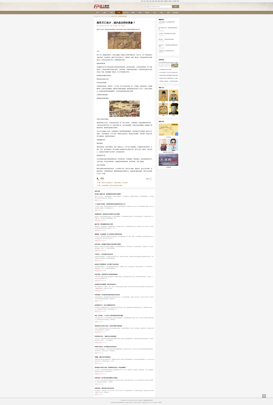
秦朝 (168, 12)
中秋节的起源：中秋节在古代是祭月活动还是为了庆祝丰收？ (168, 73)
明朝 (111, 12)
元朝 (150, 1)
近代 (145, 1)
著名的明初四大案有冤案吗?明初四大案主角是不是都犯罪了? (168, 76)
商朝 (159, 1)
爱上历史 (115, 25)
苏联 (178, 1)
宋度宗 (112, 133)
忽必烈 (100, 131)
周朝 (156, 1)
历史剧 (169, 1)
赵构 (102, 178)
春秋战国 (175, 12)
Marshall (123, 25)
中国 (142, 1)
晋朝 (153, 1)
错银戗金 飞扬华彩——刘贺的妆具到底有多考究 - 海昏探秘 (168, 82)
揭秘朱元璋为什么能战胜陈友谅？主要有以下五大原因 (168, 79)
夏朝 (162, 1)
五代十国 (125, 12)
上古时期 (174, 1)
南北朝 (147, 12)
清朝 (104, 12)
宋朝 (118, 12)
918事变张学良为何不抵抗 (165, 69)
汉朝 (161, 12)
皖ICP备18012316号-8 (148, 400)
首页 (97, 12)
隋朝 (140, 12)
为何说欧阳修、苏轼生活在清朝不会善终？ (112, 185)
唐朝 (133, 12)
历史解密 (166, 1)
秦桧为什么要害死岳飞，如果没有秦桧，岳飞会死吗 (115, 182)
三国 (154, 12)
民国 (148, 1)
